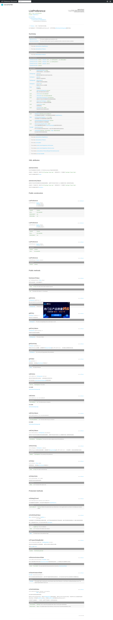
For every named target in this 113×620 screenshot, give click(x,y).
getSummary (39, 83)
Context (36, 59)
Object (31, 117)
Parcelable (45, 123)
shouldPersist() (40, 598)
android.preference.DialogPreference (39, 19)
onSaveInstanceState (38, 127)
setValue (38, 104)
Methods (76, 11)
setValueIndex (39, 107)
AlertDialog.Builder (46, 120)
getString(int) (50, 522)
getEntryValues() (40, 363)
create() (32, 546)
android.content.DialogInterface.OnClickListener (45, 145)
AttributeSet (44, 59)
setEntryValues (39, 95)
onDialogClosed (37, 113)
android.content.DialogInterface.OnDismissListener (45, 148)
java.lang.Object (32, 16)
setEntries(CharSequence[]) (33, 406)
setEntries (38, 90)
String (44, 70)
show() (35, 546)
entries (40, 174)
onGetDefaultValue (38, 117)
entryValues (41, 187)
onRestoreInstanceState (39, 123)
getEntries (38, 73)
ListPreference (32, 59)
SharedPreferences (58, 115)
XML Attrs (72, 10)
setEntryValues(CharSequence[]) (60, 28)
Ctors (73, 11)
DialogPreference (35, 14)
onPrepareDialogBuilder (39, 120)
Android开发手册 (8, 4)
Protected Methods (81, 11)
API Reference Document (9, 1)
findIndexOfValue (39, 70)
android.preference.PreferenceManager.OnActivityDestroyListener (48, 150)
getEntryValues (39, 80)
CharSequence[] (32, 73)
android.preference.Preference (36, 18)
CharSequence (32, 83)
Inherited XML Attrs (78, 10)
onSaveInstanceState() (50, 125)
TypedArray (43, 117)
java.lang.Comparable (40, 153)
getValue (38, 87)
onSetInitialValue (37, 130)
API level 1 (82, 9)
